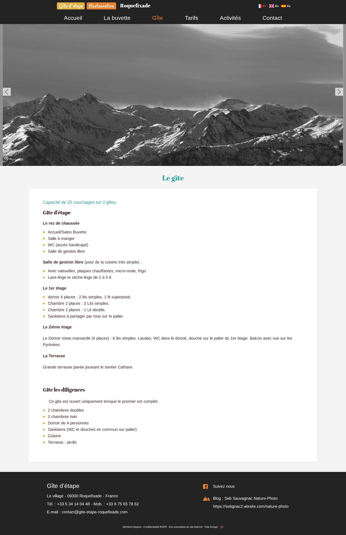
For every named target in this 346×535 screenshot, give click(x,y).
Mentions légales (132, 527)
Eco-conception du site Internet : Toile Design (193, 527)
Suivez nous (224, 486)
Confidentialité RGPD (155, 527)
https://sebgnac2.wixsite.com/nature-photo (251, 506)
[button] (7, 92)
